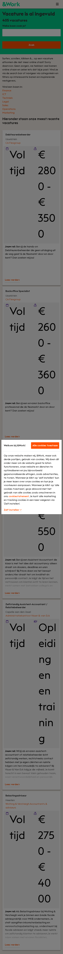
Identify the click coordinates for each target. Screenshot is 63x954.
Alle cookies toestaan (45, 445)
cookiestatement (19, 496)
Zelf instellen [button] (12, 510)
